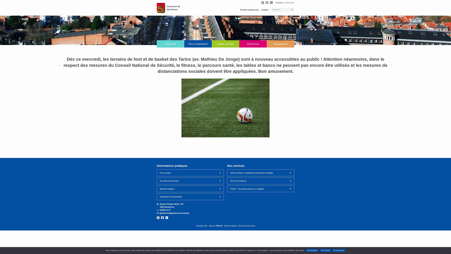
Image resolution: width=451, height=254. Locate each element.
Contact (264, 9)
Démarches (253, 44)
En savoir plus (339, 250)
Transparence (280, 44)
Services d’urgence (238, 180)
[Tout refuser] (448, 250)
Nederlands (289, 2)
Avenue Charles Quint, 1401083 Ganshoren (171, 205)
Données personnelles (169, 180)
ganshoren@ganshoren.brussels (174, 213)
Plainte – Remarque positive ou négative (247, 188)
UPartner (219, 225)
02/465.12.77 (165, 210)
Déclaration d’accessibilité (171, 196)
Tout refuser (325, 250)
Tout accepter (312, 250)
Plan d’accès (165, 172)
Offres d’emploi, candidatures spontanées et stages (251, 172)
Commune (170, 44)
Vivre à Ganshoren (198, 44)
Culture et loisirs (225, 44)
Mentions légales (167, 188)
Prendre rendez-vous (249, 9)
